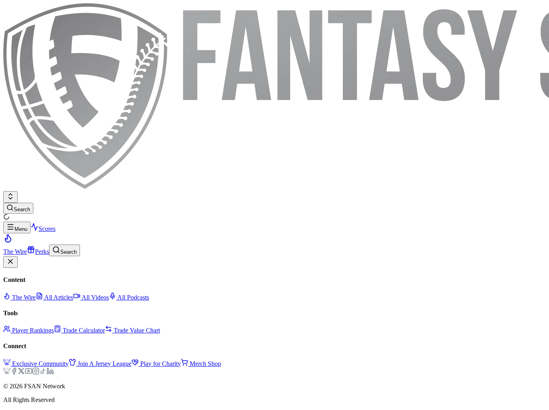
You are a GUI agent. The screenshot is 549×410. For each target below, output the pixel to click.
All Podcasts (132, 297)
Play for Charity (160, 363)
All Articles (58, 297)
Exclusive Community (40, 363)
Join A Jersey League (104, 363)
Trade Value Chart (137, 330)
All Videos (94, 297)
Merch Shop (205, 363)
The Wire (23, 297)
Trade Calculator (84, 330)
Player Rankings (33, 330)
